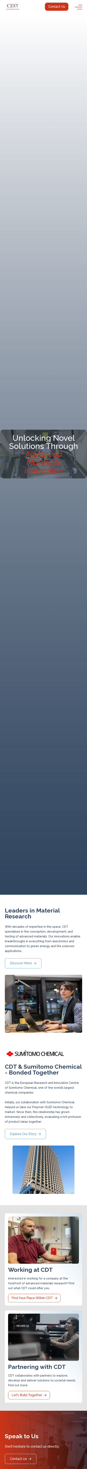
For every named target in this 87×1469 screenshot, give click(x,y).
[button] (56, 7)
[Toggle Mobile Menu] (78, 7)
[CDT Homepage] (13, 7)
